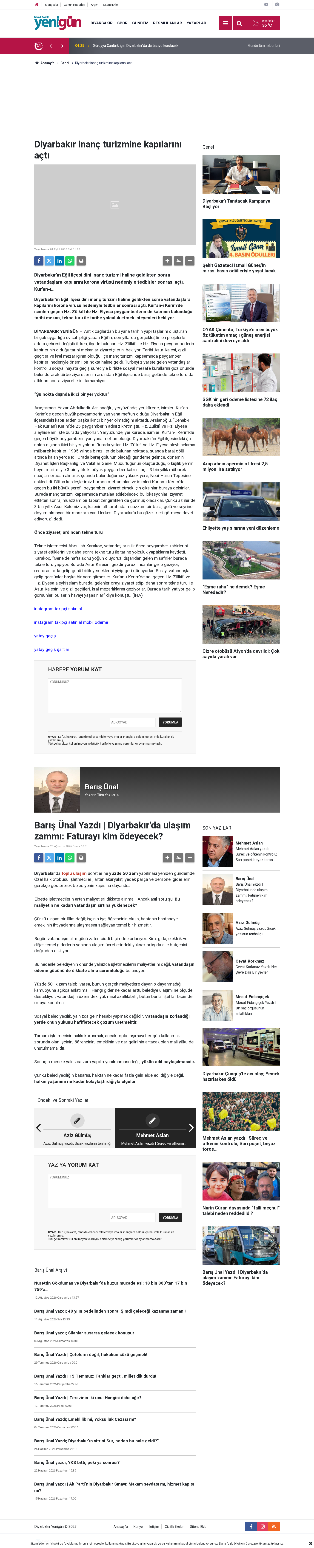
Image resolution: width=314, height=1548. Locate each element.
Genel (64, 63)
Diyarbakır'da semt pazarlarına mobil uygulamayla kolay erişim (142, 45)
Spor (122, 23)
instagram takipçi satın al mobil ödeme (71, 622)
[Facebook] (38, 261)
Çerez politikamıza (258, 1543)
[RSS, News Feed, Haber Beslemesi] (274, 1526)
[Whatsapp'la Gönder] (69, 261)
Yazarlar (196, 23)
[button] (167, 261)
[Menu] (226, 23)
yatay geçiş (45, 635)
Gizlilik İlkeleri (174, 1527)
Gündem (140, 23)
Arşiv (94, 4)
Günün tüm (264, 45)
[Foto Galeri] (277, 4)
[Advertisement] (157, 104)
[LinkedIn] (59, 261)
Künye (138, 1527)
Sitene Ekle (110, 4)
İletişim (153, 1527)
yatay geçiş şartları (52, 649)
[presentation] (51, 45)
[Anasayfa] (36, 4)
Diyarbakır (102, 23)
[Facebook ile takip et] (251, 1526)
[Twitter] (49, 261)
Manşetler (51, 4)
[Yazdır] (81, 261)
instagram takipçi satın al (58, 608)
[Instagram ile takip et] (262, 1526)
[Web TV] (266, 4)
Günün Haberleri (74, 4)
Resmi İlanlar (167, 23)
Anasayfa (47, 63)
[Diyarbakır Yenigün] (57, 23)
